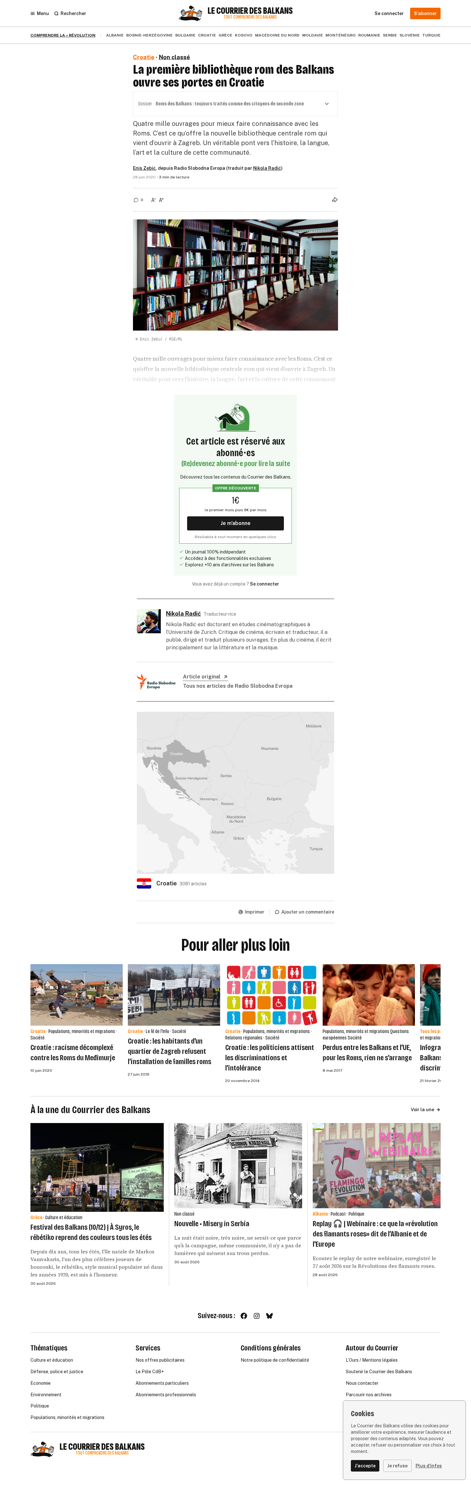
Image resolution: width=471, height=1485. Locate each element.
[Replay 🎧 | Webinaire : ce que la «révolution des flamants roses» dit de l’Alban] (377, 1165)
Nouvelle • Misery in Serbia (211, 1223)
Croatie (207, 35)
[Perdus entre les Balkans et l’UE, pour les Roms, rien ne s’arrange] (369, 995)
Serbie (390, 35)
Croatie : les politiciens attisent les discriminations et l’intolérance (269, 1057)
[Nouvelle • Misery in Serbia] (238, 1165)
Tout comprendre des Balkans (250, 17)
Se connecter (264, 584)
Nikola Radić (267, 168)
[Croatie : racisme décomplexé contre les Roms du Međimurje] (76, 995)
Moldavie (312, 35)
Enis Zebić (144, 168)
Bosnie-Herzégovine (149, 35)
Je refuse (397, 1465)
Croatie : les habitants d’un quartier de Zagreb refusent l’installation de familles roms (169, 1051)
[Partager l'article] (335, 199)
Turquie (431, 35)
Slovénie (410, 35)
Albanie (115, 35)
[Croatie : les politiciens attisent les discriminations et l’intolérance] (271, 995)
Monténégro (341, 35)
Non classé (174, 57)
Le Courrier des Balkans (250, 11)
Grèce (225, 35)
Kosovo (243, 35)
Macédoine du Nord (277, 35)
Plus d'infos (429, 1465)
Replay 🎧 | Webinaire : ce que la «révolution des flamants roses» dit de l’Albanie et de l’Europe (375, 1234)
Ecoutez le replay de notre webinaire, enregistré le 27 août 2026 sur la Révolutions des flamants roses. (374, 1262)
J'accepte (365, 1465)
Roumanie (369, 35)
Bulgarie (185, 35)
